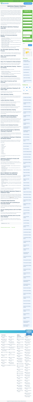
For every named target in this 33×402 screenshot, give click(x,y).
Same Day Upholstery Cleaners (26, 314)
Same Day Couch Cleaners (28, 368)
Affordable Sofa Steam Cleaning (26, 116)
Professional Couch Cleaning (26, 249)
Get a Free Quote (28, 3)
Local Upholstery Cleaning (27, 234)
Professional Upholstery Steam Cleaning (26, 285)
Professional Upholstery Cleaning (26, 277)
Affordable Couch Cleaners (27, 97)
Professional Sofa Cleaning (27, 262)
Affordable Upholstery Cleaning (26, 124)
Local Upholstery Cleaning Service (27, 238)
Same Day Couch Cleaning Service (27, 294)
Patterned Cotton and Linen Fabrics (27, 81)
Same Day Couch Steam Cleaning (26, 298)
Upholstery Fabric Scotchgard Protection (26, 61)
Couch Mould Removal (26, 69)
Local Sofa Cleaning (20, 373)
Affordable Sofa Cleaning (27, 109)
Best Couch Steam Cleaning (27, 143)
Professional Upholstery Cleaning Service (26, 281)
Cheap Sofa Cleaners (26, 182)
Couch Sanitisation (26, 72)
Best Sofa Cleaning (4, 357)
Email (23, 15)
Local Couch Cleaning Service (26, 213)
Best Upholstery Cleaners (12, 360)
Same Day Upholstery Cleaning (26, 318)
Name (23, 12)
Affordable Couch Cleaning (12, 337)
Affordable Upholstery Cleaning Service (26, 127)
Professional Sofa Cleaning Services (27, 266)
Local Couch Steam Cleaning (26, 217)
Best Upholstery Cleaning (27, 159)
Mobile (24, 18)
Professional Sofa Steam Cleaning (27, 270)
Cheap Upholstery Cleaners (27, 194)
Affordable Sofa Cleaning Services (27, 112)
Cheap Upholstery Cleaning (27, 197)
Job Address (24, 27)
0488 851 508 (16, 1)
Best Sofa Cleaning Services (27, 151)
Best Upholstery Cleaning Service (27, 163)
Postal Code (24, 21)
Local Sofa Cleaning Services (26, 226)
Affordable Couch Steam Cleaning (26, 103)
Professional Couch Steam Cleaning (27, 257)
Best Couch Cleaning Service (26, 140)
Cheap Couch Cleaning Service (26, 176)
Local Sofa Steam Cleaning (27, 229)
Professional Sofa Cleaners (28, 345)
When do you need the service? (27, 24)
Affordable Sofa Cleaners (27, 106)
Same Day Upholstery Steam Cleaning (26, 325)
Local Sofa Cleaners (26, 220)
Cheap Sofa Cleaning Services (26, 189)
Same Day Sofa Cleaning (26, 303)
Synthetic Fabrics (25, 64)
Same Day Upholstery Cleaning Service (26, 322)
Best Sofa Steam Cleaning (27, 154)
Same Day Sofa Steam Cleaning (26, 310)
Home (11, 7)
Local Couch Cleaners (26, 207)
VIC (12, 7)
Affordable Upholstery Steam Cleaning (26, 131)
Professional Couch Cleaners (26, 246)
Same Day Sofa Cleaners (26, 300)
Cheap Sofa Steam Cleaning (20, 351)
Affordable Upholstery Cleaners (26, 120)
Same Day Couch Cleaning (27, 290)
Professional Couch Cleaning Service (26, 253)
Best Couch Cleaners (26, 134)
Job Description (25, 30)
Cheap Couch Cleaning (26, 172)
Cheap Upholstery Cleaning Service (27, 200)
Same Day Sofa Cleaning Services (26, 307)
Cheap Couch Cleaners (26, 169)
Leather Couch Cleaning (26, 77)
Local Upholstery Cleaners (27, 232)
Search (24, 43)
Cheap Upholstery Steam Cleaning (26, 204)
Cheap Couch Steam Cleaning (26, 179)
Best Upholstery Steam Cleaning (26, 167)
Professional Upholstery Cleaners (26, 273)
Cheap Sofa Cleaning (26, 185)
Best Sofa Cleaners (26, 146)
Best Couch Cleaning (5, 352)
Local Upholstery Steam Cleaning (26, 242)
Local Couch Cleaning (26, 210)
